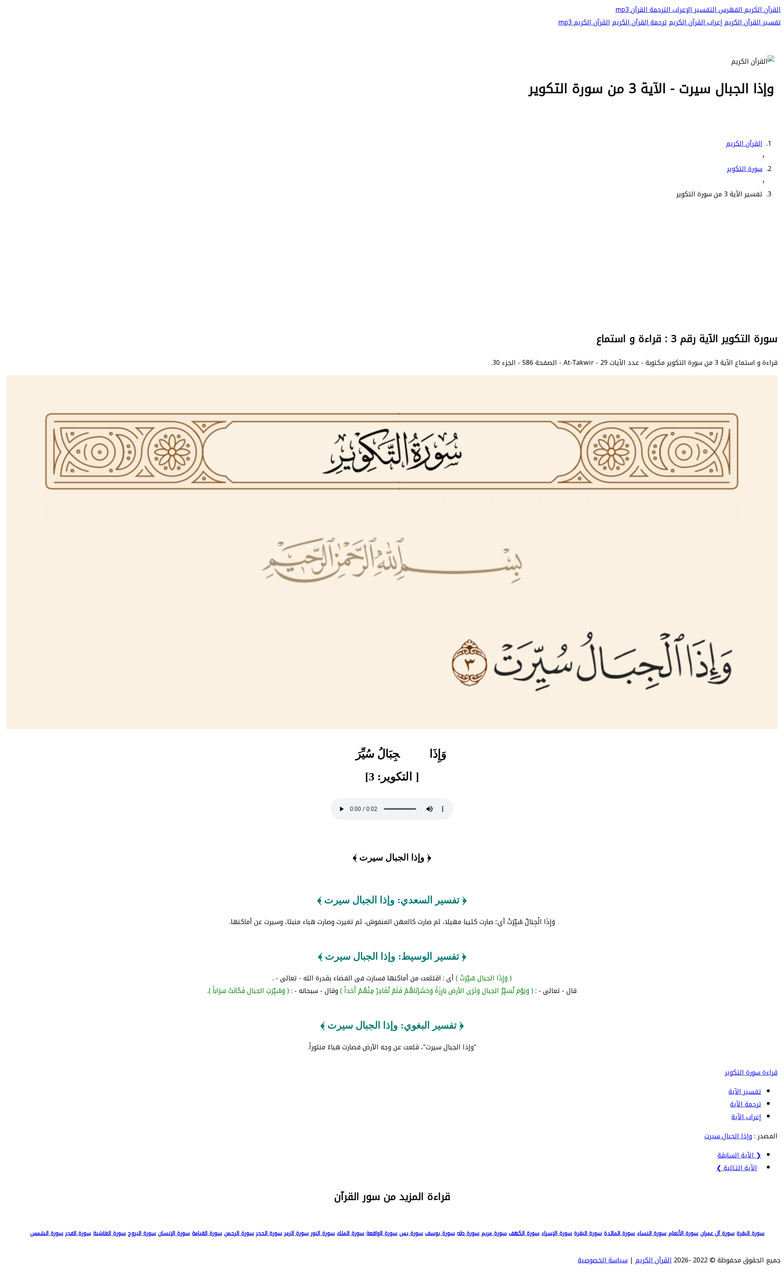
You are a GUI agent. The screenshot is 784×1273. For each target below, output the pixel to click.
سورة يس (411, 1233)
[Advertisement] (392, 264)
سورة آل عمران (717, 1233)
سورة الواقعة (381, 1233)
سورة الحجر (269, 1233)
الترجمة (659, 9)
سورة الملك (350, 1233)
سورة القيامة (207, 1233)
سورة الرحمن (239, 1233)
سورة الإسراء (556, 1233)
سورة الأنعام (683, 1233)
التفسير (704, 9)
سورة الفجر (78, 1233)
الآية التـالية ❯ (736, 1168)
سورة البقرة (750, 1233)
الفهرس (729, 9)
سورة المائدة (619, 1233)
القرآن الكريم (761, 9)
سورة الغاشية (109, 1233)
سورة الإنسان (174, 1233)
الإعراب (681, 9)
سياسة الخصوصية (603, 1260)
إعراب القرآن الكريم (695, 22)
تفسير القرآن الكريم (752, 22)
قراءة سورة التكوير (751, 1072)
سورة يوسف (440, 1233)
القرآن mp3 (631, 9)
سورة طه (468, 1233)
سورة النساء (651, 1233)
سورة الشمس (46, 1233)
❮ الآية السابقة (739, 1155)
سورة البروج (142, 1233)
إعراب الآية (746, 1117)
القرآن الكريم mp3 (584, 22)
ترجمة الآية (745, 1104)
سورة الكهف (524, 1233)
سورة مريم (494, 1233)
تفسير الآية (744, 1091)
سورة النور (323, 1233)
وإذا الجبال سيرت (728, 1136)
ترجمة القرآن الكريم (639, 22)
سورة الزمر (296, 1233)
